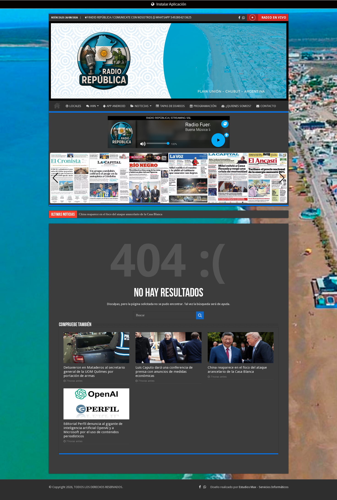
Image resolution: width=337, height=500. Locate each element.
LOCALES (75, 106)
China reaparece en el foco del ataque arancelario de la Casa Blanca (237, 369)
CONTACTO (268, 106)
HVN (93, 106)
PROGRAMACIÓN (205, 106)
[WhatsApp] (243, 17)
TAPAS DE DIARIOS (172, 106)
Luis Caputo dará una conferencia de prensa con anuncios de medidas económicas (164, 371)
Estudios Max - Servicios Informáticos (263, 487)
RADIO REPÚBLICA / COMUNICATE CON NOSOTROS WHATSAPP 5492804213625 (139, 17)
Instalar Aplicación (170, 4)
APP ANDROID (116, 106)
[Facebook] (239, 17)
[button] (282, 178)
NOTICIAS (142, 106)
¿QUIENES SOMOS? (238, 106)
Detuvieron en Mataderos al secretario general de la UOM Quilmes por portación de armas (94, 371)
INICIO (57, 105)
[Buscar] (200, 315)
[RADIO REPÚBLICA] (168, 61)
